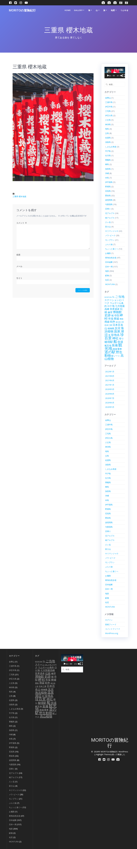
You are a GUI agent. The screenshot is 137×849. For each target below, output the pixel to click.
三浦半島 (109, 102)
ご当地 (119, 296)
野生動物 (45, 713)
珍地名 (115, 335)
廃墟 (116, 318)
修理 (110, 312)
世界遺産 (114, 309)
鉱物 (107, 275)
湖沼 (38, 696)
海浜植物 (41, 692)
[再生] (108, 75)
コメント (21, 222)
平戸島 (108, 151)
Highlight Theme (103, 754)
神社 (115, 338)
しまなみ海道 (110, 146)
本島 (107, 177)
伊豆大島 (109, 115)
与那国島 (109, 204)
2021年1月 (109, 385)
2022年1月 (109, 371)
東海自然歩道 (110, 257)
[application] (114, 72)
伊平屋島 (109, 182)
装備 (115, 345)
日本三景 (108, 325)
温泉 (117, 331)
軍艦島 (108, 160)
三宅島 (108, 111)
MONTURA (110, 284)
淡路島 (108, 142)
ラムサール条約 (46, 667)
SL (113, 296)
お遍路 (108, 253)
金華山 (108, 98)
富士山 (108, 226)
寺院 (116, 315)
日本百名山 (113, 326)
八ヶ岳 (108, 222)
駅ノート (115, 355)
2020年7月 (109, 398)
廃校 (121, 319)
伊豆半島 (109, 106)
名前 (18, 254)
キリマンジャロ (111, 231)
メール (19, 266)
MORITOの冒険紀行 (22, 10)
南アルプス (110, 217)
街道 (120, 342)
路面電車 (117, 348)
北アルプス (110, 213)
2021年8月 (109, 376)
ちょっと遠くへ (111, 249)
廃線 (107, 321)
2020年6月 (109, 402)
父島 (107, 133)
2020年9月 (109, 389)
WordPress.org (111, 633)
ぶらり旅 (109, 244)
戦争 (112, 321)
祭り (121, 338)
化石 (107, 280)
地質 (113, 10)
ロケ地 (111, 305)
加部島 (108, 169)
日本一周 (109, 266)
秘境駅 (108, 342)
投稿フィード (110, 624)
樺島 (107, 164)
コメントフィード (112, 629)
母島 (107, 129)
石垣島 (108, 191)
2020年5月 (109, 407)
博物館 (117, 312)
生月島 (108, 155)
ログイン (109, 620)
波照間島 (109, 200)
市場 (110, 318)
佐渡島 (108, 137)
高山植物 (46, 716)
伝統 (48, 673)
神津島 (108, 124)
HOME (68, 10)
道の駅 (109, 351)
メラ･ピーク (110, 235)
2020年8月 (109, 394)
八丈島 (108, 120)
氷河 (117, 328)
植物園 (111, 328)
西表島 (108, 195)
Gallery (78, 10)
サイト (19, 278)
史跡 (107, 315)
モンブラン (110, 240)
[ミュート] (121, 75)
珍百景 (40, 698)
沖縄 (107, 173)
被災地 (107, 345)
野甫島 (108, 186)
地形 (107, 271)
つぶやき (125, 10)
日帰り (108, 208)
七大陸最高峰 (47, 670)
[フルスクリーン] (123, 75)
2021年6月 (109, 380)
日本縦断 (109, 262)
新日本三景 (120, 322)
